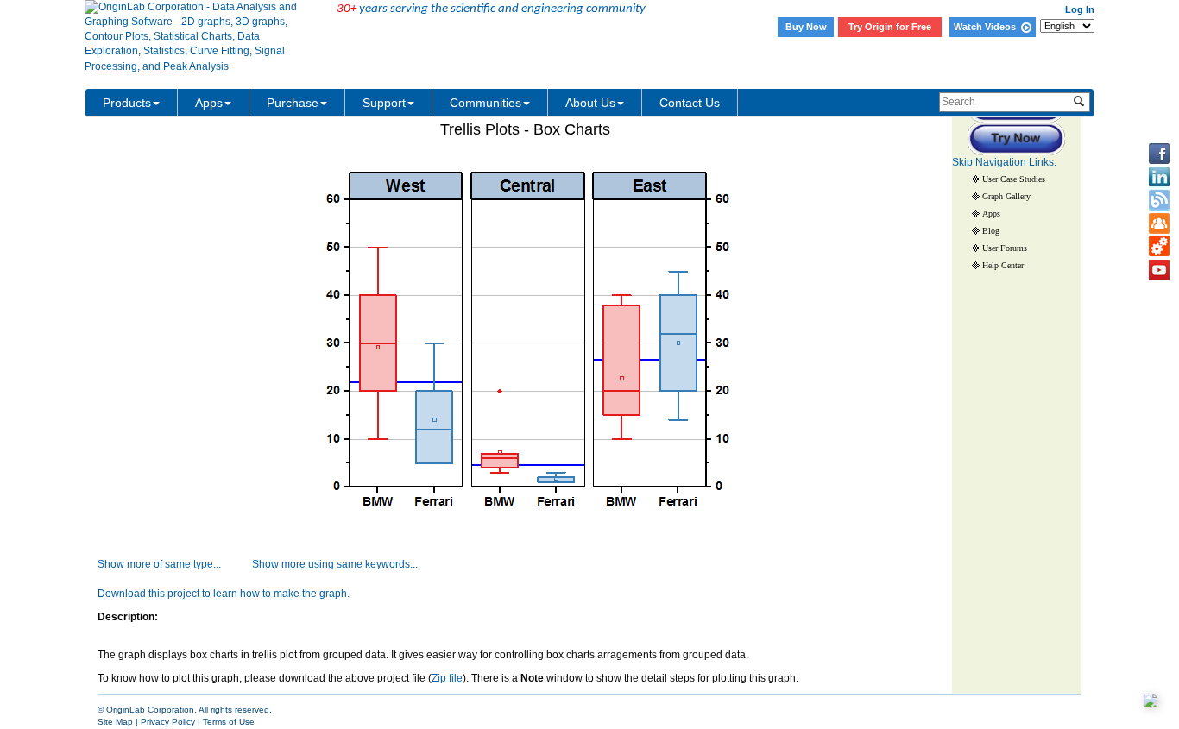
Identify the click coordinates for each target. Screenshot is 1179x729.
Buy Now (806, 27)
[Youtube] (1159, 270)
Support (384, 103)
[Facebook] (1159, 153)
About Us (590, 103)
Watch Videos (987, 27)
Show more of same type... (159, 564)
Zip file (447, 678)
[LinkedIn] (1159, 177)
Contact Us (689, 103)
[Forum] (1159, 223)
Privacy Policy (168, 721)
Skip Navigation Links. (1004, 162)
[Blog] (1159, 200)
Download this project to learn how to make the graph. (224, 594)
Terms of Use (229, 721)
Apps (209, 103)
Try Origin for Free (889, 27)
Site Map (115, 721)
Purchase (292, 103)
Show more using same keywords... (335, 564)
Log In (1079, 9)
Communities (485, 103)
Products (127, 103)
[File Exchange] (1159, 247)
